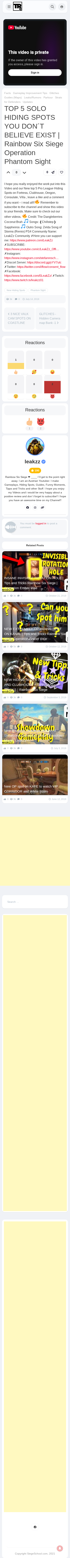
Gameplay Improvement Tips (30, 93)
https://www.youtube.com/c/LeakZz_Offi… (31, 249)
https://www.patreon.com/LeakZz (31, 240)
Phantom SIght (38, 290)
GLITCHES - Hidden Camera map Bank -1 (49, 318)
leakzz (32, 461)
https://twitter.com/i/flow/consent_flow (41, 266)
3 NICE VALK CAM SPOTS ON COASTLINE (19, 318)
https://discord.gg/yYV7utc (44, 262)
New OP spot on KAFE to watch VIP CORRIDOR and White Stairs (31, 789)
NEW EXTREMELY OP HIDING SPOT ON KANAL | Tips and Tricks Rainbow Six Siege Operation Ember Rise (35, 634)
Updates (28, 101)
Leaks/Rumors (32, 97)
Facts (7, 93)
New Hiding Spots (16, 290)
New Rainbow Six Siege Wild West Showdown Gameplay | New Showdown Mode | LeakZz (34, 735)
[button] (9, 7)
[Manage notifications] (60, 1548)
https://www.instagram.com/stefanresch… (31, 258)
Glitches (54, 93)
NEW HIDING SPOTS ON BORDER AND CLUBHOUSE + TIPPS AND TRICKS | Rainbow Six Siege (31, 685)
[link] (61, 172)
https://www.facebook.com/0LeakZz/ (28, 275)
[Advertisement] (35, 851)
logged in (40, 523)
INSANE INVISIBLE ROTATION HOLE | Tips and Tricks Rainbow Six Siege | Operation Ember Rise (33, 583)
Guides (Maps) (13, 97)
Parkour (48, 97)
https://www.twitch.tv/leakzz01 (23, 280)
